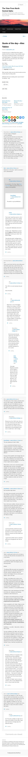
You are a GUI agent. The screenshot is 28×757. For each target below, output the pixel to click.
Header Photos (18, 29)
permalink (20, 123)
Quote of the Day (5, 123)
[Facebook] (20, 117)
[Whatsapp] (9, 117)
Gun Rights (21, 122)
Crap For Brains (15, 122)
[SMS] (3, 120)
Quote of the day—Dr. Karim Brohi (7, 108)
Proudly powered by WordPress (14, 752)
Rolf (4, 168)
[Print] (14, 117)
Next (24, 36)
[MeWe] (6, 117)
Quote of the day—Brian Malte (6, 101)
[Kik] (14, 120)
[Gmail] (6, 120)
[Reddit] (12, 117)
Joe (13, 49)
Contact (3, 31)
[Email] (17, 117)
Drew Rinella (13, 195)
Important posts (10, 29)
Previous (4, 36)
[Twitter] (23, 117)
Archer (10, 212)
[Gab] (3, 117)
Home (3, 29)
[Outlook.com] (9, 120)
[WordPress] (12, 120)
